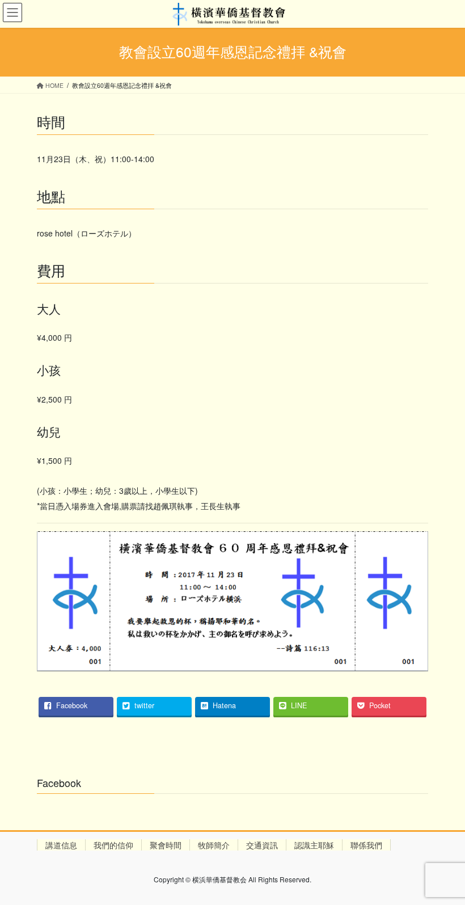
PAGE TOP (443, 867)
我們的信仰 (113, 845)
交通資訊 (262, 845)
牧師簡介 (214, 845)
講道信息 (61, 845)
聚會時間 (165, 845)
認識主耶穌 (314, 845)
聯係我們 (366, 845)
